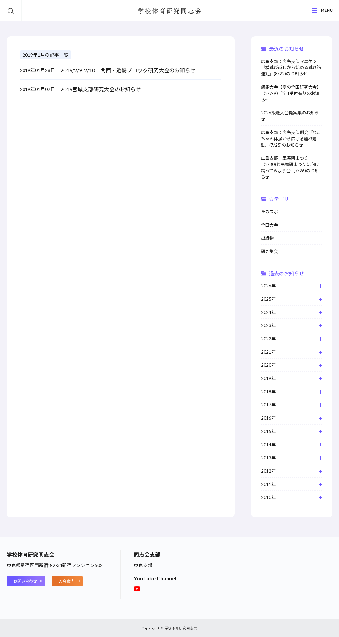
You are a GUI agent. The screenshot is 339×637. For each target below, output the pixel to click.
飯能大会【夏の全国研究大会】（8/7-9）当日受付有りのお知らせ (291, 93)
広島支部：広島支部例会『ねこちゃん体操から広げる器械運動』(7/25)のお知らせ (291, 139)
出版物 (267, 238)
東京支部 (143, 565)
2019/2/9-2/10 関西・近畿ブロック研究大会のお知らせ (128, 70)
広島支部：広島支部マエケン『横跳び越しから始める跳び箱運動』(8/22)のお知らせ (291, 67)
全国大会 (269, 225)
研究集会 (269, 251)
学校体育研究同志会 (169, 11)
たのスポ (269, 211)
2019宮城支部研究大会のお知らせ (100, 89)
